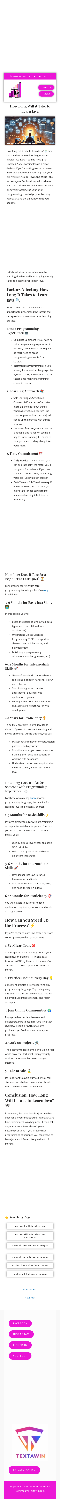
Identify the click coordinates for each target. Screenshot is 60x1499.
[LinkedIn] (39, 76)
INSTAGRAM (21, 1334)
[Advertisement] (30, 43)
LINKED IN (20, 1345)
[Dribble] (44, 76)
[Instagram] (49, 76)
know (33, 798)
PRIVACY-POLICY (24, 1470)
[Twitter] (34, 76)
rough (46, 590)
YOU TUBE (20, 1355)
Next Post (30, 1298)
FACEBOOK (20, 1323)
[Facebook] (30, 76)
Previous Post (30, 1289)
